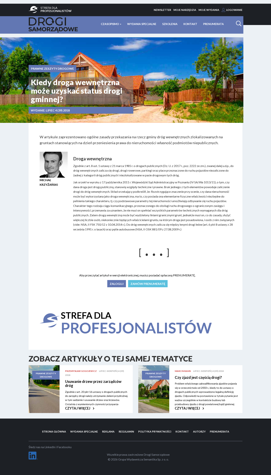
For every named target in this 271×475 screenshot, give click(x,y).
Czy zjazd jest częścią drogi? (198, 377)
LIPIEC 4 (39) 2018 (58, 110)
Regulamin (126, 431)
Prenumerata (213, 24)
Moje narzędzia (184, 9)
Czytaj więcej (78, 408)
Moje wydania (209, 9)
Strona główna (54, 431)
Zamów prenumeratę (148, 283)
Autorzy (199, 431)
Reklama (108, 431)
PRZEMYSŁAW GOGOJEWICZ (81, 371)
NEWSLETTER (162, 9)
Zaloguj (117, 283)
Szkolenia (170, 24)
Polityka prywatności (154, 431)
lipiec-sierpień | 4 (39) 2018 (208, 371)
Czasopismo (110, 24)
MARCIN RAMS (183, 371)
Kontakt (190, 24)
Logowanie (234, 9)
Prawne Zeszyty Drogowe (52, 68)
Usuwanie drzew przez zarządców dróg (93, 383)
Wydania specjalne (141, 24)
